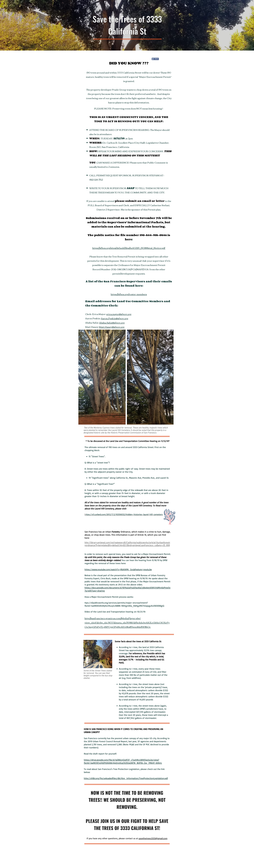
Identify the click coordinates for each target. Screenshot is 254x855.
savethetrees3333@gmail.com (153, 838)
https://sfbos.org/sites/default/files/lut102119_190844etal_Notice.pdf (128, 248)
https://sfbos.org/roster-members (129, 294)
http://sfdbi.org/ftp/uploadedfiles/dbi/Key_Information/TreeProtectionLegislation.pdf (126, 778)
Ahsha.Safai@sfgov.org (112, 322)
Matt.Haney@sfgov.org (111, 327)
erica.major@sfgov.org (118, 314)
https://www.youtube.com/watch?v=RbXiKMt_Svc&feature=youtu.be (118, 569)
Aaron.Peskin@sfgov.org (114, 318)
